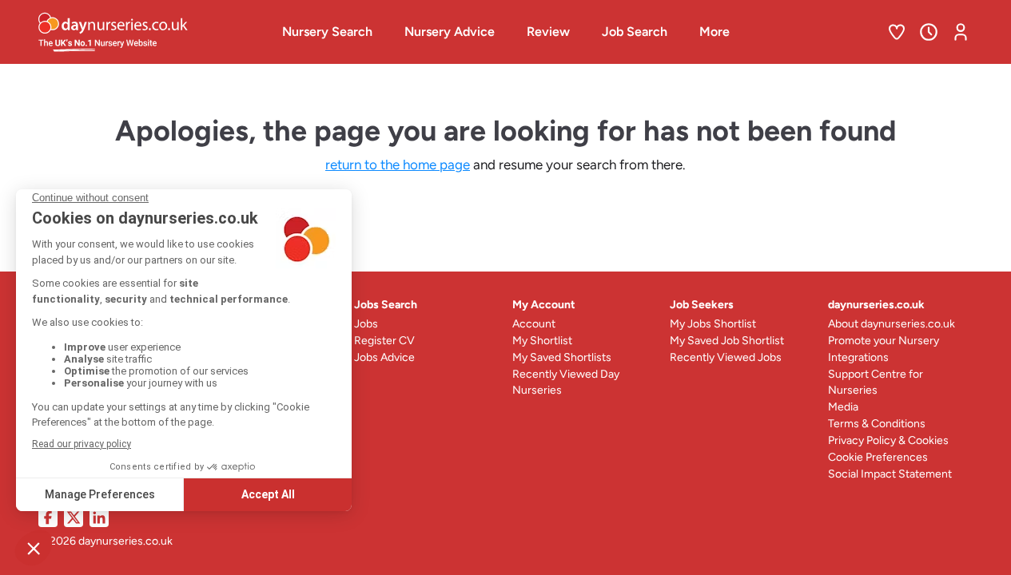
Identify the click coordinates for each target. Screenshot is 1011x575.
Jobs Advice (384, 357)
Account (533, 324)
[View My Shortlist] (897, 32)
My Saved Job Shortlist (727, 340)
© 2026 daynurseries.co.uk (105, 541)
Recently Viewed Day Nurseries (565, 382)
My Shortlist (542, 340)
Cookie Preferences (878, 457)
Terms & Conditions (876, 423)
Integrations (858, 357)
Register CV (384, 340)
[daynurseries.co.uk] (146, 32)
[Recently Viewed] (928, 32)
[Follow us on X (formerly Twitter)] (73, 517)
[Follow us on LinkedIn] (99, 517)
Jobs (366, 324)
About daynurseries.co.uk (891, 324)
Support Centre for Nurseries (875, 382)
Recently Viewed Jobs (726, 357)
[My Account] (960, 32)
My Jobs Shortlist (713, 324)
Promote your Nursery (883, 340)
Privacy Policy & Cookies (888, 440)
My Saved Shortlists (561, 357)
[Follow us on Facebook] (48, 517)
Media (843, 407)
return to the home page (397, 164)
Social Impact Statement (890, 474)
